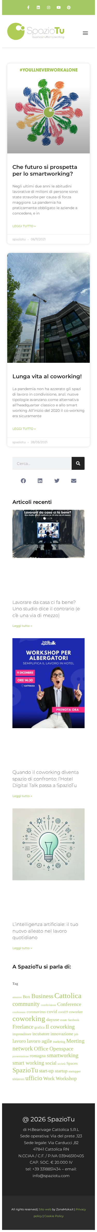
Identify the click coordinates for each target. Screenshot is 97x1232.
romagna (38, 1055)
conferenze (19, 1012)
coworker (76, 1012)
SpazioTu (25, 1070)
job (76, 1034)
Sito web (45, 1209)
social (50, 1063)
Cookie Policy (54, 1216)
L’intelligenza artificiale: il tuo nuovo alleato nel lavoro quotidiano (45, 931)
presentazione (20, 1056)
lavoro (19, 1041)
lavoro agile (39, 1041)
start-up (46, 1070)
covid (52, 1011)
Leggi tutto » (24, 226)
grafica (39, 1027)
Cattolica (67, 995)
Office (41, 1049)
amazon (17, 997)
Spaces (72, 1063)
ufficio (33, 1078)
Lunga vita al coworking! (47, 376)
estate (63, 1020)
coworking (28, 1018)
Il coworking (60, 1027)
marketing (59, 1042)
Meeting (75, 1041)
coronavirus (36, 1012)
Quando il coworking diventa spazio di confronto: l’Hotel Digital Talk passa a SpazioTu (45, 778)
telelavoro (18, 1079)
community (26, 1004)
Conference (69, 1004)
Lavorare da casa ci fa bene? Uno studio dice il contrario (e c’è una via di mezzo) (46, 608)
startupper (75, 1071)
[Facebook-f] (28, 7)
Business (42, 996)
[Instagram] (48, 7)
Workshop (66, 1078)
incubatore (40, 1034)
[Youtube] (59, 7)
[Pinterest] (69, 7)
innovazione (61, 1033)
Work (49, 1078)
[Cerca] (78, 463)
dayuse (52, 1019)
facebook (73, 1020)
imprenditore (21, 1034)
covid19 (63, 1012)
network (22, 1048)
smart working (28, 1063)
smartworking (62, 1055)
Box (26, 996)
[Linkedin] (38, 7)
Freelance (22, 1027)
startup (61, 1070)
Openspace (61, 1049)
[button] (85, 32)
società (61, 1063)
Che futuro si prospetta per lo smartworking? (44, 170)
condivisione (48, 1005)
